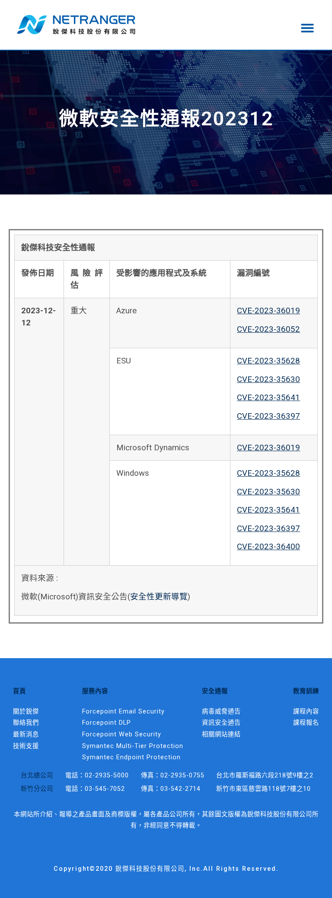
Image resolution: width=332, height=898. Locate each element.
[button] (307, 28)
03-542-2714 (180, 789)
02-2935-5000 (107, 775)
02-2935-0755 (182, 775)
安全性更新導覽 (159, 597)
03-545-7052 (105, 789)
